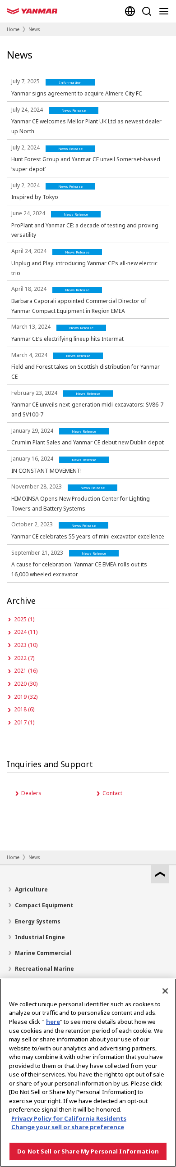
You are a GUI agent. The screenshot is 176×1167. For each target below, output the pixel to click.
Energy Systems (37, 921)
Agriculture (31, 889)
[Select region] (130, 11)
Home (13, 29)
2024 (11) (25, 632)
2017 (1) (24, 722)
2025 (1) (24, 619)
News (34, 29)
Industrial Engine (40, 937)
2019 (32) (25, 697)
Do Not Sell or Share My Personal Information (88, 1151)
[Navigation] (165, 11)
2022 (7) (24, 658)
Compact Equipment (44, 905)
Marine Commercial (43, 953)
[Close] (165, 991)
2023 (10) (25, 645)
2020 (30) (25, 684)
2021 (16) (25, 670)
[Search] (146, 11)
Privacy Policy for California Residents (68, 1118)
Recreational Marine (44, 968)
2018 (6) (24, 709)
